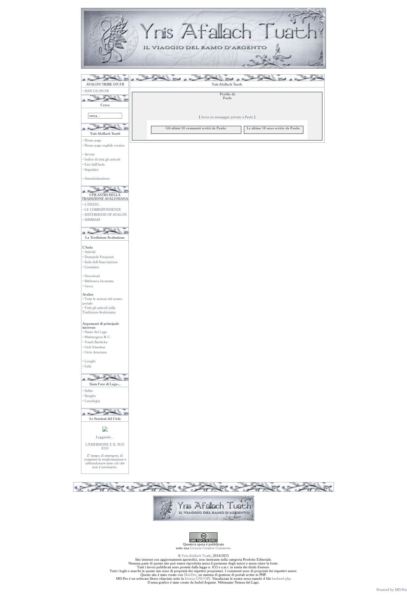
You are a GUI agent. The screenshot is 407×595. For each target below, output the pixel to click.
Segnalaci (92, 169)
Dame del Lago (96, 332)
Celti (88, 366)
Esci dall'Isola (95, 164)
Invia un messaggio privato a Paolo (227, 117)
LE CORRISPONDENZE (103, 209)
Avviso (90, 154)
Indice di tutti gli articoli (102, 159)
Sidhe (89, 391)
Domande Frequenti (99, 257)
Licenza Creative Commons (210, 548)
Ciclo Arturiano (96, 352)
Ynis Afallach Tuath (196, 555)
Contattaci (92, 267)
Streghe (90, 396)
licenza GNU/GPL (198, 578)
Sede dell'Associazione (101, 262)
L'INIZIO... (93, 204)
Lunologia (92, 401)
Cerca (89, 286)
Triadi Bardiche (96, 342)
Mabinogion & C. (98, 337)
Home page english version (105, 145)
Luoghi (90, 361)
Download (92, 276)
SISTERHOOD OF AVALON (106, 214)
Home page (93, 140)
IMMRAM (92, 220)
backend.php (281, 578)
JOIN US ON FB (97, 91)
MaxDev (190, 575)
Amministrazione (97, 178)
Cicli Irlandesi (95, 347)
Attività (90, 252)
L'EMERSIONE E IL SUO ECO (105, 446)
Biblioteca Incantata (99, 281)
